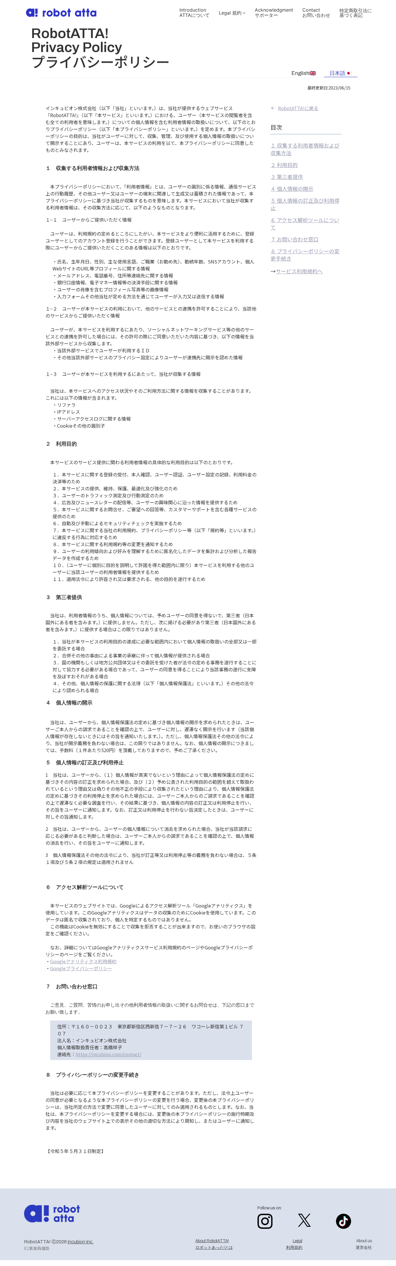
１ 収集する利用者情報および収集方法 (304, 148)
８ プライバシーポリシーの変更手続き (304, 254)
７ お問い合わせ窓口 (294, 239)
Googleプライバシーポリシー (81, 968)
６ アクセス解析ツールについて (304, 223)
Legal (297, 1241)
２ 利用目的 (284, 164)
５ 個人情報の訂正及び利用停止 (304, 204)
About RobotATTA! (212, 1241)
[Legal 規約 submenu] (244, 12)
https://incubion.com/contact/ (108, 1054)
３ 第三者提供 (286, 176)
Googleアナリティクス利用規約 (83, 961)
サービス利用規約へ (299, 271)
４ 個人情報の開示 (291, 188)
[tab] (303, 73)
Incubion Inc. (81, 1241)
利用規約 (294, 1247)
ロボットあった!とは (214, 1247)
